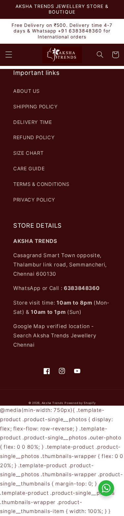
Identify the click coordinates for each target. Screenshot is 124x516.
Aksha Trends (52, 403)
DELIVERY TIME (32, 122)
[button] (8, 54)
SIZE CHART (28, 153)
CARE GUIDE (29, 169)
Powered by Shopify (80, 403)
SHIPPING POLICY (35, 107)
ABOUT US (26, 91)
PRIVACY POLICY (34, 200)
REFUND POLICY (34, 138)
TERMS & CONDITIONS (41, 184)
